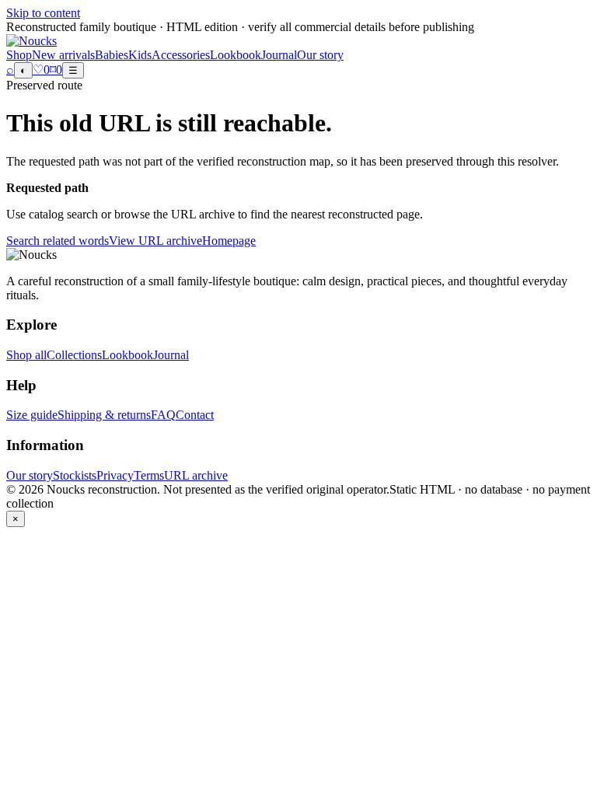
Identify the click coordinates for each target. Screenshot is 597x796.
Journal (279, 54)
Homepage (229, 240)
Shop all (26, 354)
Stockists (74, 475)
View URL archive (155, 240)
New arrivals (63, 54)
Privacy (115, 475)
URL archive (196, 475)
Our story (320, 54)
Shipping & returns (104, 414)
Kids (140, 54)
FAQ (163, 414)
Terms (149, 475)
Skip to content (43, 12)
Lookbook (235, 54)
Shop (19, 54)
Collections (74, 354)
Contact (195, 414)
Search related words (57, 240)
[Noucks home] (31, 40)
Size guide (32, 414)
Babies (111, 54)
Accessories (181, 54)
